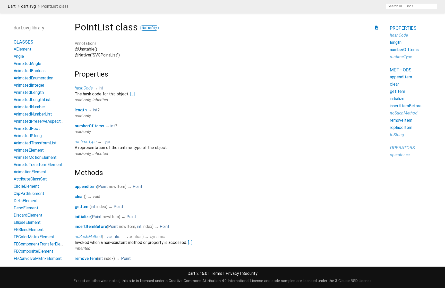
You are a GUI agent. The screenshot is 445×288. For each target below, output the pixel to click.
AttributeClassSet (30, 179)
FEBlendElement (29, 229)
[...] (132, 94)
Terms (216, 273)
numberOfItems (89, 126)
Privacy (232, 273)
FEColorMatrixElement (34, 236)
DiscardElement (28, 215)
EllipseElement (27, 222)
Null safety (149, 28)
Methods (401, 69)
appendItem (86, 186)
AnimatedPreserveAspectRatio (42, 121)
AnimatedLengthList (32, 99)
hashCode (84, 88)
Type (107, 141)
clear (79, 196)
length (81, 110)
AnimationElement (30, 171)
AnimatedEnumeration (33, 78)
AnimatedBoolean (30, 70)
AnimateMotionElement (35, 157)
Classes (23, 42)
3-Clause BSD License (353, 281)
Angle (19, 56)
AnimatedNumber (29, 106)
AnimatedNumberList (33, 114)
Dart (12, 6)
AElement (22, 49)
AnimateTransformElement (38, 164)
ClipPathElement (29, 193)
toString (397, 134)
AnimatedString (28, 135)
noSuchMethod (88, 236)
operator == (400, 154)
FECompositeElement (33, 251)
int (101, 88)
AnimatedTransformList (35, 143)
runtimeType (86, 141)
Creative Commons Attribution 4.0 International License (216, 281)
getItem (82, 206)
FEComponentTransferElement (42, 244)
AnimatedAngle (27, 63)
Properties (403, 28)
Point (103, 186)
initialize (83, 216)
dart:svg (28, 6)
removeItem (86, 258)
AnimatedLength (29, 92)
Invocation (113, 236)
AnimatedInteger (29, 85)
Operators (402, 147)
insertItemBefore (91, 226)
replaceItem (401, 127)
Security (250, 273)
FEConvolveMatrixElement (38, 258)
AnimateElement (29, 150)
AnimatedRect (27, 128)
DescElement (26, 207)
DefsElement (26, 200)
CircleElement (26, 186)
